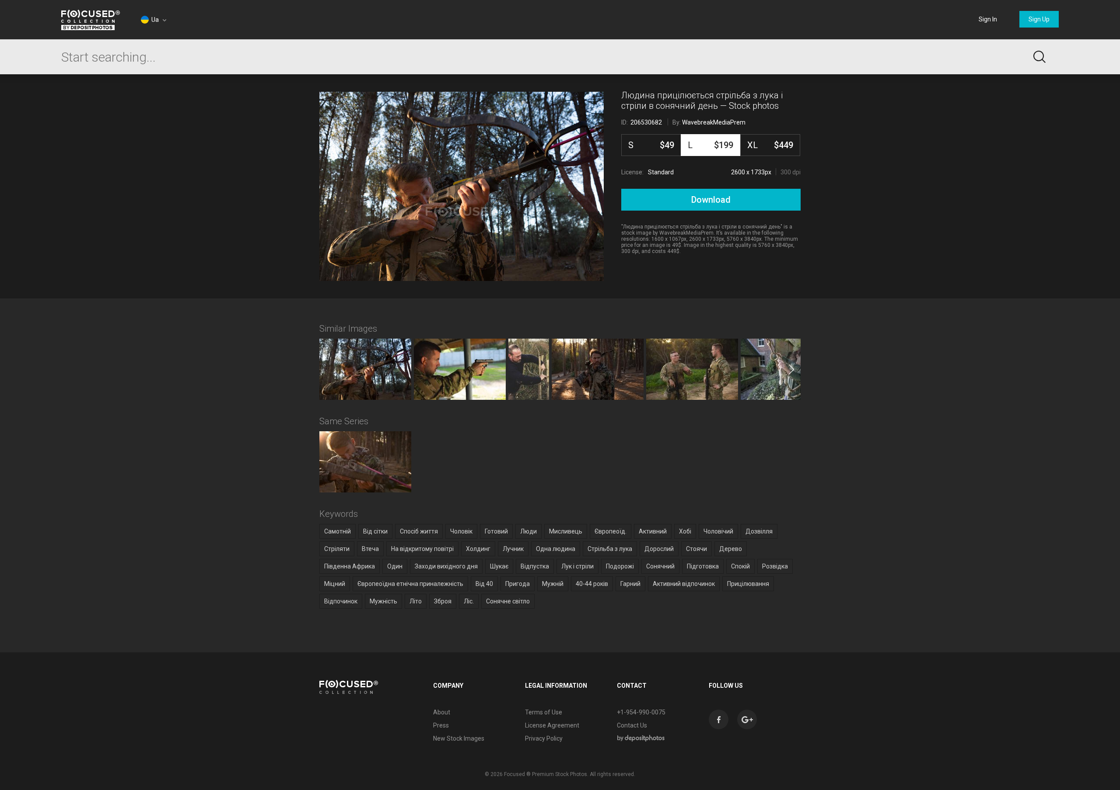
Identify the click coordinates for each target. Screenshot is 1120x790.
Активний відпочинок (684, 583)
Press (441, 725)
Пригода (517, 583)
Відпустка (535, 566)
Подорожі (620, 566)
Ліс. (469, 601)
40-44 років (592, 583)
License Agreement (552, 725)
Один (394, 566)
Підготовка (703, 566)
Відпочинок (340, 601)
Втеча (370, 548)
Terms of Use (543, 712)
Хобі (685, 531)
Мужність (383, 601)
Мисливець (565, 531)
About (441, 712)
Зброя (443, 601)
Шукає (499, 566)
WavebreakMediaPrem (714, 122)
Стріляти (337, 548)
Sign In (988, 19)
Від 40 (484, 583)
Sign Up (1039, 19)
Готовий (496, 531)
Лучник (513, 548)
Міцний (334, 583)
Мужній (553, 583)
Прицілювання (748, 583)
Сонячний (660, 566)
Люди (528, 531)
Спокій (740, 566)
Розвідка (775, 566)
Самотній (337, 531)
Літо (416, 601)
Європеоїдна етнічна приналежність (410, 583)
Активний (653, 531)
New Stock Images (458, 738)
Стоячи (696, 548)
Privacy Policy (544, 738)
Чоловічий (718, 531)
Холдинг (478, 548)
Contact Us (632, 725)
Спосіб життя (419, 531)
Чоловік (461, 531)
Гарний (630, 583)
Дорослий (659, 548)
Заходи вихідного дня (446, 566)
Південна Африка (349, 566)
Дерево (730, 548)
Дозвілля (759, 531)
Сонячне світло (508, 601)
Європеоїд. (610, 531)
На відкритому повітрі (422, 548)
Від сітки (375, 531)
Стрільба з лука (610, 548)
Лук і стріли (577, 566)
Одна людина (555, 548)
